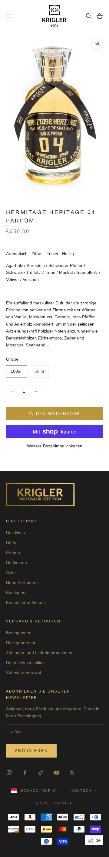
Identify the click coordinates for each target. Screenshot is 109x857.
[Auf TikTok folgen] (41, 773)
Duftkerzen (16, 562)
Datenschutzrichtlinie (26, 662)
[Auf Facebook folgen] (25, 773)
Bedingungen (18, 632)
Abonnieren (31, 750)
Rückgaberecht (20, 642)
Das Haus (15, 532)
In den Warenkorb (54, 413)
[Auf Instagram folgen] (9, 773)
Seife (11, 572)
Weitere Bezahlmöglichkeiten (54, 445)
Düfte (11, 542)
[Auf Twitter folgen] (72, 773)
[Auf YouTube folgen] (56, 773)
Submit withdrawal (23, 672)
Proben (13, 552)
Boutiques (15, 592)
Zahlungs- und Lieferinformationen (39, 652)
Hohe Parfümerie (22, 582)
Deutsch (81, 790)
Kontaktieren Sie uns (26, 602)
